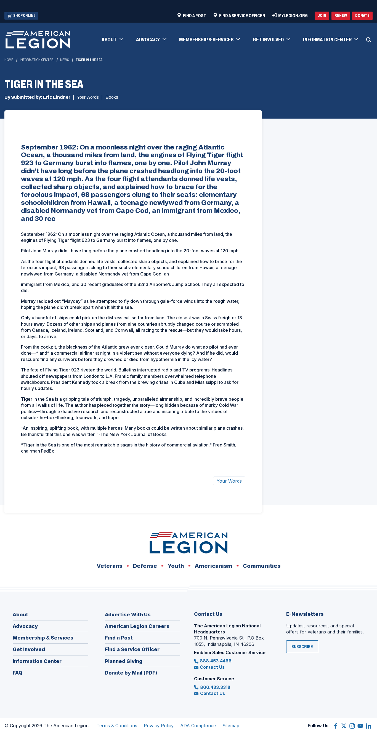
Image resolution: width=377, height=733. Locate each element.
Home (8, 60)
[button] (112, 40)
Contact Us (212, 667)
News (64, 60)
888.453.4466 (216, 661)
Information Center (37, 60)
